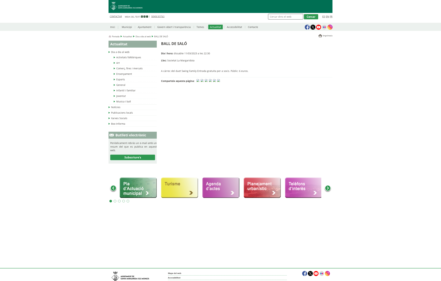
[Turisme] (181, 187)
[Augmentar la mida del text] (142, 16)
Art (118, 62)
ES (323, 16)
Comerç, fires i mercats (129, 68)
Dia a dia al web (143, 36)
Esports (120, 79)
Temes (200, 27)
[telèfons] (305, 187)
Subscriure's (132, 157)
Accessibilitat (234, 27)
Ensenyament (124, 74)
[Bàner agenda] (222, 187)
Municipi (127, 27)
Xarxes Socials (119, 118)
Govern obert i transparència (174, 27)
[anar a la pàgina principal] (220, 6)
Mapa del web (174, 273)
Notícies (115, 107)
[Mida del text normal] (144, 16)
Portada (116, 36)
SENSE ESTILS (158, 16)
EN (327, 16)
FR (331, 16)
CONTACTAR (116, 16)
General (120, 85)
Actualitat (215, 27)
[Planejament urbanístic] (263, 187)
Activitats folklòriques (128, 57)
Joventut (121, 96)
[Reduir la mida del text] (147, 16)
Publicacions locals (122, 112)
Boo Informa (118, 123)
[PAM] (139, 187)
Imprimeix (327, 35)
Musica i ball (123, 101)
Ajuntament (144, 27)
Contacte (253, 27)
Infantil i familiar (126, 90)
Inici (112, 27)
